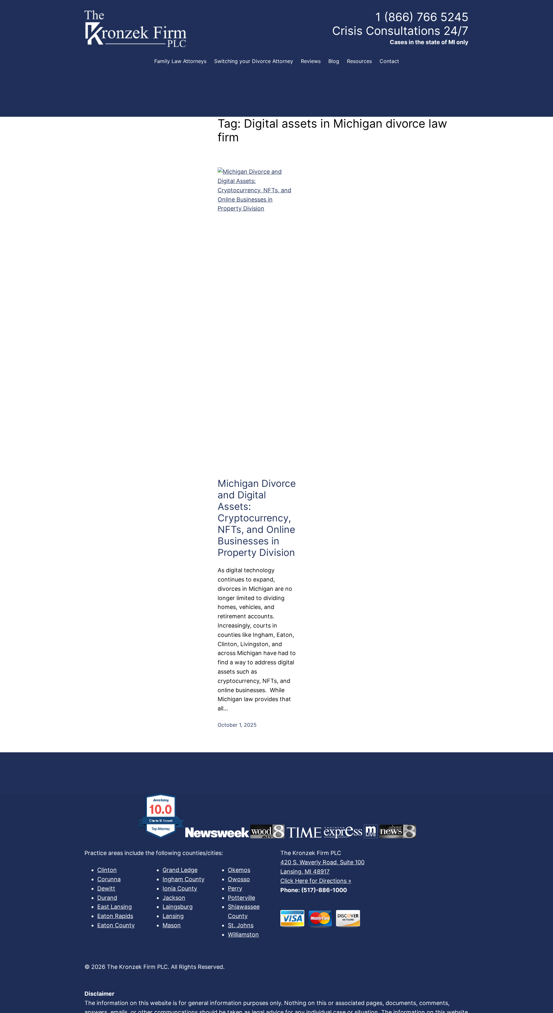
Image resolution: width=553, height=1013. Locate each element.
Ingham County (183, 879)
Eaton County (116, 925)
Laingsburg (178, 906)
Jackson (174, 897)
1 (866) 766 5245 (422, 17)
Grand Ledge (180, 870)
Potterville (241, 897)
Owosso (239, 879)
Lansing (173, 916)
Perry (235, 888)
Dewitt (106, 888)
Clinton (107, 870)
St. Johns (240, 925)
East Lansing (114, 906)
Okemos (239, 870)
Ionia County (180, 888)
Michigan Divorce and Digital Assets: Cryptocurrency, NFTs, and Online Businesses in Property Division (257, 518)
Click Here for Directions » (315, 880)
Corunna (109, 879)
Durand (107, 897)
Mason (172, 925)
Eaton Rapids (115, 916)
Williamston (243, 934)
